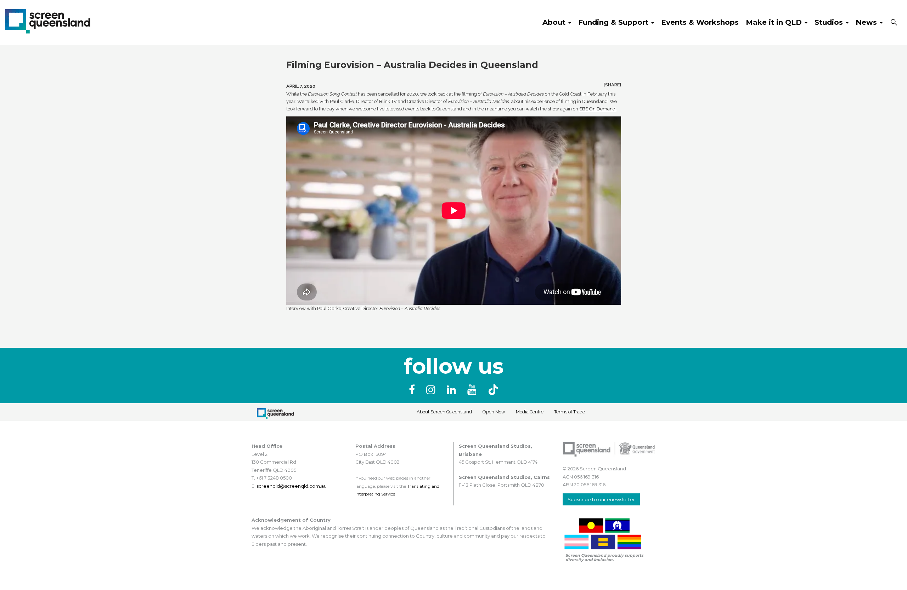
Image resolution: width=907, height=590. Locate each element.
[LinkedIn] (453, 390)
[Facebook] (413, 390)
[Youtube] (473, 390)
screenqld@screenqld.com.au (292, 486)
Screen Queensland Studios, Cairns (504, 477)
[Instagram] (432, 390)
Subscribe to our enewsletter (601, 499)
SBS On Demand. (597, 108)
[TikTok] (493, 390)
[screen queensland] (47, 20)
